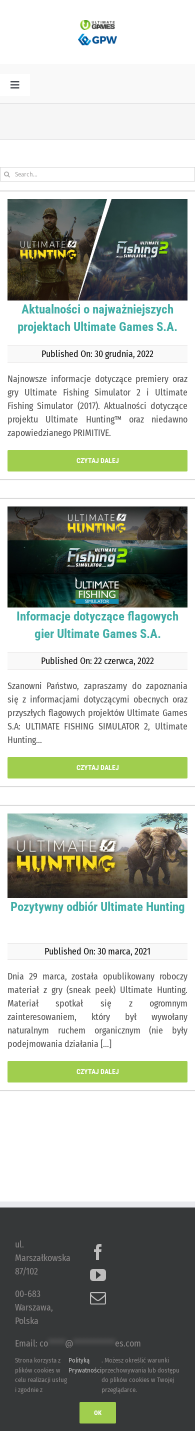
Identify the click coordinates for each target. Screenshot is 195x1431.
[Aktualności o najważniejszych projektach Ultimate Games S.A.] (98, 249)
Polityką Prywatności (85, 1365)
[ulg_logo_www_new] (97, 24)
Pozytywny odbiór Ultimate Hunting (97, 907)
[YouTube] (98, 1275)
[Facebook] (98, 1252)
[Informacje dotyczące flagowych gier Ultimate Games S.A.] (98, 557)
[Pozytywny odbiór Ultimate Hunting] (98, 856)
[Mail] (98, 1298)
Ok (98, 1412)
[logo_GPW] (97, 34)
